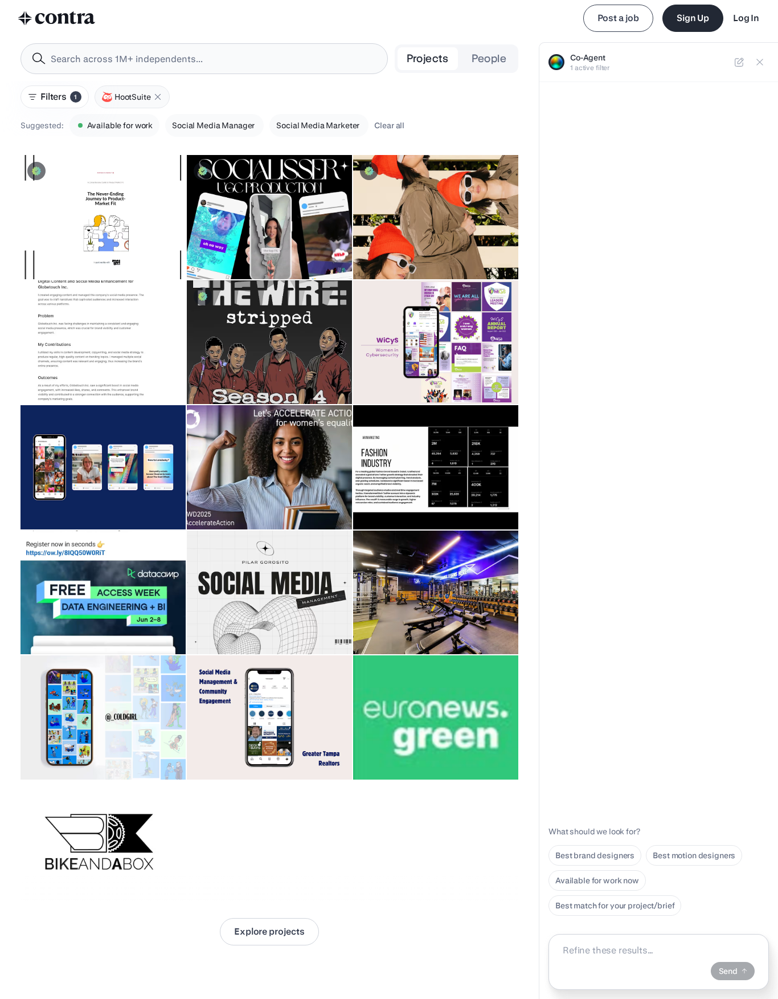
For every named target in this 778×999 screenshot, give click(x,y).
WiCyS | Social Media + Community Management (406, 370)
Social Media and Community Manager (98, 500)
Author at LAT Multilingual (241, 500)
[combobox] (204, 58)
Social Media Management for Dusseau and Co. (99, 245)
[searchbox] (213, 59)
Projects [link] (428, 58)
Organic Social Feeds (66, 751)
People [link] (489, 58)
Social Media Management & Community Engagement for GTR (268, 745)
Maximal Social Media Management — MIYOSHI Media (430, 245)
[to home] (57, 18)
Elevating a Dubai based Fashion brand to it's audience (431, 495)
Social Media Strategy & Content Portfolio (238, 620)
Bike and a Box (54, 875)
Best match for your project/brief (614, 905)
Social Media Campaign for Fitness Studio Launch (424, 620)
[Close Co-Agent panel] (760, 62)
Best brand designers (594, 855)
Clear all (389, 125)
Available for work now (597, 880)
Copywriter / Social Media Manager (92, 375)
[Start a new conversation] (739, 62)
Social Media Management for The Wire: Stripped (257, 370)
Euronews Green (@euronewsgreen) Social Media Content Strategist (426, 745)
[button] (157, 96)
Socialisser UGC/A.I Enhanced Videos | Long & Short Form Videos (264, 245)
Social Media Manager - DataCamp (91, 625)
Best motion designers (694, 855)
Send (728, 971)
